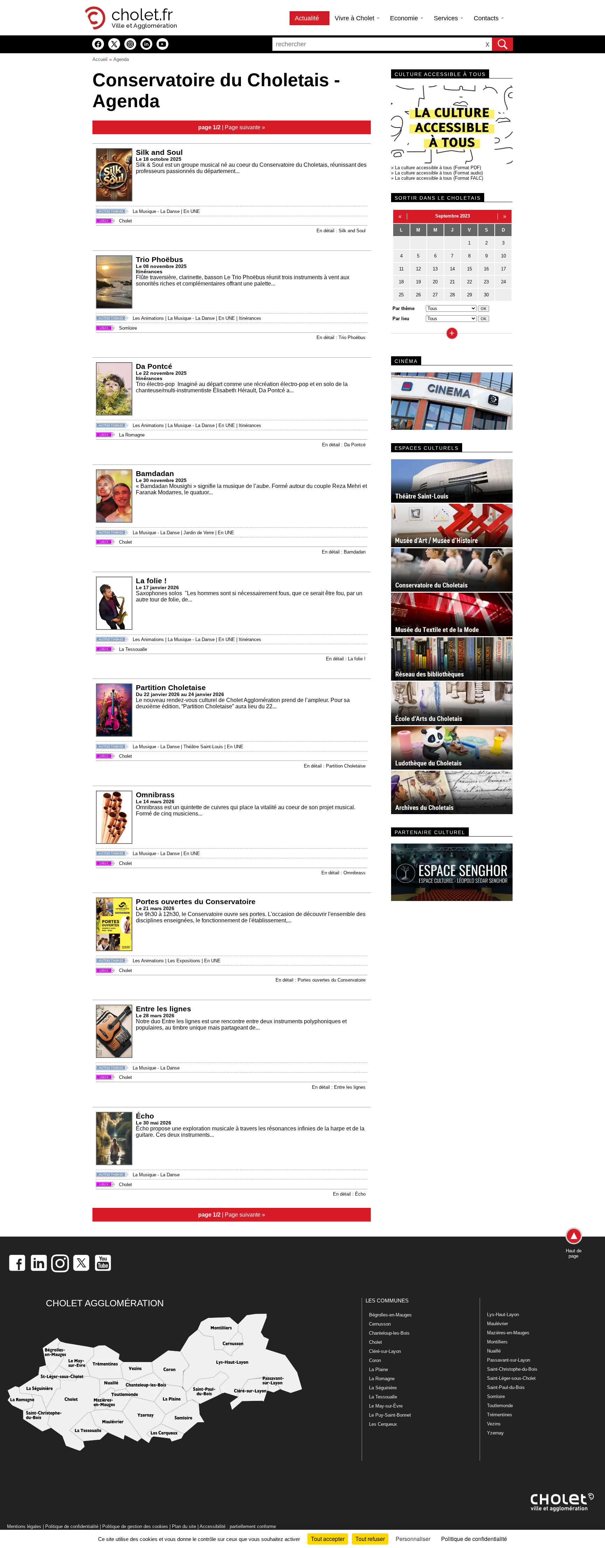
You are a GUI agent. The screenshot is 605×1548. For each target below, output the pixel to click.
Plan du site (184, 1526)
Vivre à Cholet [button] (355, 18)
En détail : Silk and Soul (341, 230)
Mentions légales (24, 1526)
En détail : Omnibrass (343, 872)
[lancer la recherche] (502, 44)
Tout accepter (328, 1539)
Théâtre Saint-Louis (203, 746)
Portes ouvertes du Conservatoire (196, 901)
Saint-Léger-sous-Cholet (511, 1378)
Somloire (128, 328)
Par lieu (400, 318)
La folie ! (151, 581)
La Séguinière (383, 1387)
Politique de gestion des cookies (135, 1526)
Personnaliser (413, 1539)
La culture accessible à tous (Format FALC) (439, 178)
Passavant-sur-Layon (508, 1360)
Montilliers (497, 1341)
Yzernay (495, 1433)
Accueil (99, 59)
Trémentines (499, 1414)
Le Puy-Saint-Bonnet (390, 1415)
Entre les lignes (163, 1009)
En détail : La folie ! (346, 658)
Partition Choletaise (171, 687)
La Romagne (132, 435)
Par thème (403, 308)
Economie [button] (405, 18)
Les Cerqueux (383, 1424)
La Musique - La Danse (156, 211)
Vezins (494, 1423)
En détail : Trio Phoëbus (341, 337)
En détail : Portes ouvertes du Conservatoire (321, 980)
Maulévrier (497, 1323)
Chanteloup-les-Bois (389, 1333)
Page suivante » (245, 127)
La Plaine (378, 1369)
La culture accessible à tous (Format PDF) (438, 167)
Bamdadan (155, 473)
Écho (145, 1116)
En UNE (191, 211)
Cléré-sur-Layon (385, 1351)
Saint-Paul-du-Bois (506, 1387)
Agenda (121, 59)
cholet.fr (142, 14)
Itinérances (250, 318)
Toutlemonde (500, 1405)
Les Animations (148, 318)
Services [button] (447, 18)
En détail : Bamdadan (344, 552)
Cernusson (380, 1324)
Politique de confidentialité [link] (474, 1539)
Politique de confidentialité (71, 1526)
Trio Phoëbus (159, 259)
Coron (375, 1360)
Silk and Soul (159, 152)
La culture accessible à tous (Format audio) (439, 173)
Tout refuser (370, 1539)
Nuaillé (494, 1351)
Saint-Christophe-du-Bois (512, 1369)
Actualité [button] (308, 18)
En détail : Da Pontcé (344, 444)
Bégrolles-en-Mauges (390, 1314)
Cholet (125, 220)
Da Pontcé (154, 366)
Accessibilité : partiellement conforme (238, 1526)
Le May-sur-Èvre (386, 1406)
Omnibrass (155, 795)
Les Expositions (184, 960)
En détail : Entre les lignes (339, 1087)
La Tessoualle (133, 649)
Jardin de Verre (198, 532)
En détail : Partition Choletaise (335, 766)
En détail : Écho (349, 1194)
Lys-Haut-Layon (503, 1314)
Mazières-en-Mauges (508, 1332)
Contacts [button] (487, 18)
